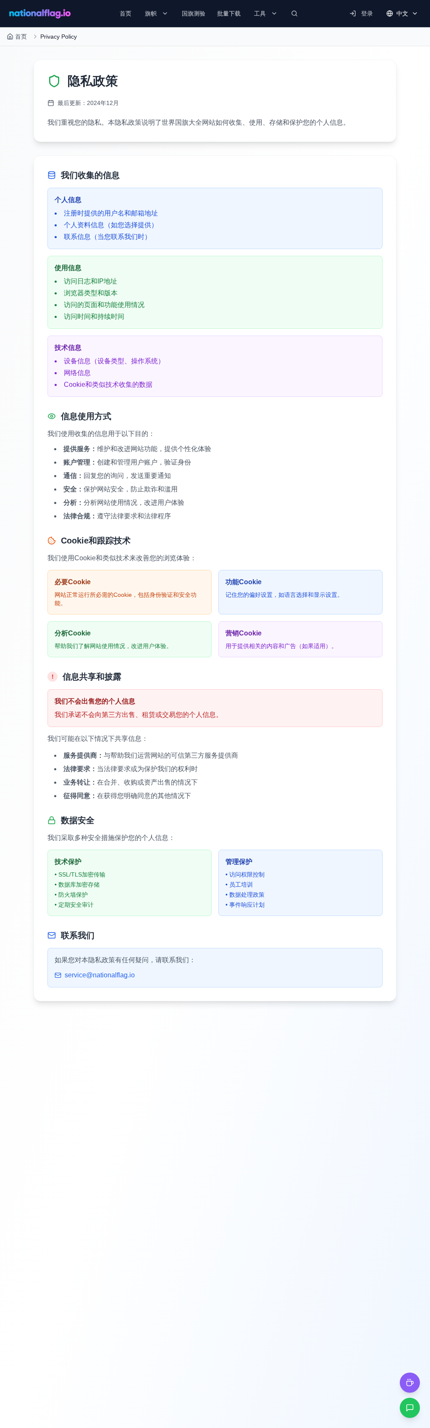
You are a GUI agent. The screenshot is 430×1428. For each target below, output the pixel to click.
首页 (21, 36)
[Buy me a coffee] (410, 1383)
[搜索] (294, 13)
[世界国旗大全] (40, 13)
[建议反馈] (410, 1408)
